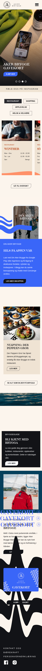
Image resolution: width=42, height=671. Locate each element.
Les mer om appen (14, 281)
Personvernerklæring (19, 656)
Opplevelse (21, 107)
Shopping (30, 101)
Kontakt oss (12, 648)
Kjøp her (10, 74)
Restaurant (13, 101)
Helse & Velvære (21, 113)
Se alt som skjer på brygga (21, 383)
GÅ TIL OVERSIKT (21, 186)
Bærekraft (11, 652)
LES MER (13, 368)
